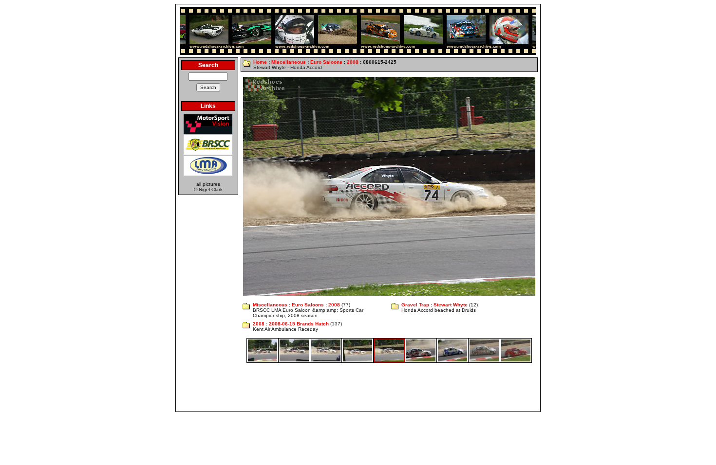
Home (260, 62)
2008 (352, 62)
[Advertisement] (358, 387)
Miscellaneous (288, 62)
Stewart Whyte (450, 304)
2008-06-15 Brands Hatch (299, 323)
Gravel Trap (415, 304)
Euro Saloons (326, 62)
